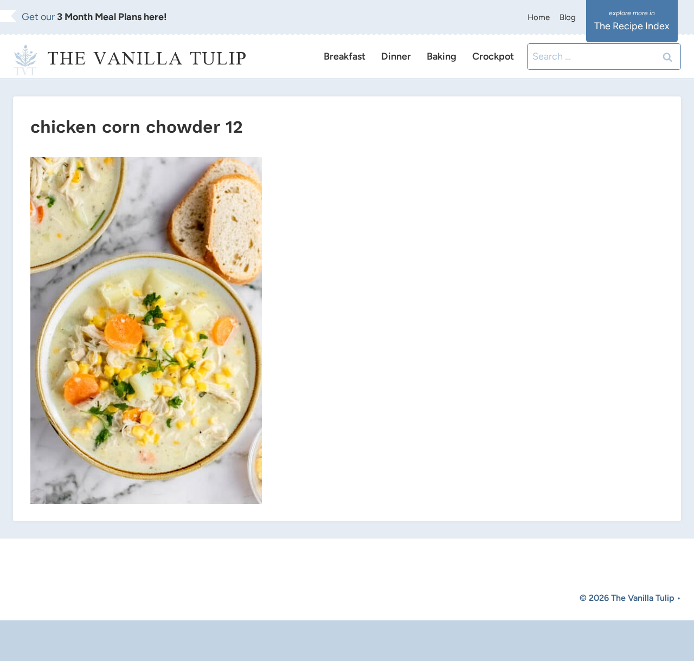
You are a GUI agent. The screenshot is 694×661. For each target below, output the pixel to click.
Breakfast (344, 56)
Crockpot (493, 56)
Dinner (396, 56)
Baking (442, 56)
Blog (568, 17)
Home (539, 17)
